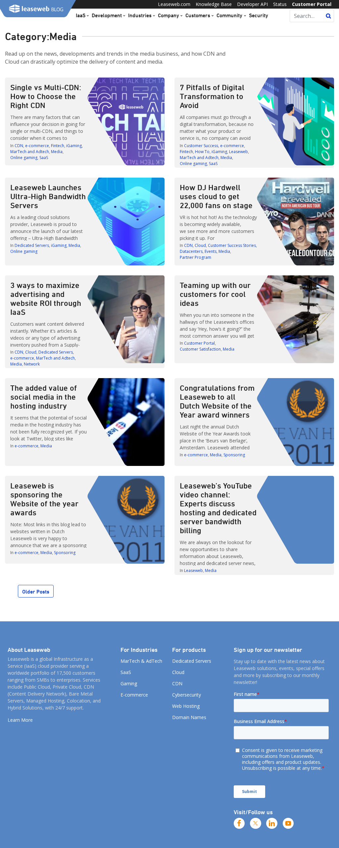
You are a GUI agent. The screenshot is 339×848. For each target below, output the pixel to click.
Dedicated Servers (32, 245)
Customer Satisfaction (200, 349)
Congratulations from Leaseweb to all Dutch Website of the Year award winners (217, 401)
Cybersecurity (186, 695)
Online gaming (23, 157)
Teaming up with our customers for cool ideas (215, 294)
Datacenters (191, 251)
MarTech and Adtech (29, 151)
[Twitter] (255, 823)
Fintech (57, 145)
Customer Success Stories (232, 245)
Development (107, 15)
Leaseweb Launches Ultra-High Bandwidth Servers (48, 196)
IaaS (80, 15)
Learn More (20, 720)
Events (211, 251)
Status (280, 4)
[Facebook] (239, 823)
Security (258, 15)
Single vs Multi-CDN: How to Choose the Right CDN (45, 96)
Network (32, 364)
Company (168, 15)
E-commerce (134, 695)
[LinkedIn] (271, 823)
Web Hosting (186, 706)
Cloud (200, 245)
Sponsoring (234, 455)
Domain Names (189, 717)
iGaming (74, 145)
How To (202, 151)
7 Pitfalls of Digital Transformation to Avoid (212, 96)
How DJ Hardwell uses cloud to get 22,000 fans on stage (216, 196)
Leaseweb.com (174, 4)
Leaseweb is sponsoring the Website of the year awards (44, 499)
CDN (19, 145)
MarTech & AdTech (141, 661)
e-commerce (37, 145)
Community (229, 15)
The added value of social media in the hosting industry (43, 396)
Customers (197, 15)
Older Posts (35, 591)
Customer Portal (311, 4)
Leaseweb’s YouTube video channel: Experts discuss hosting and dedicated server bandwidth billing (218, 508)
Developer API (252, 4)
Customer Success (201, 145)
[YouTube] (288, 823)
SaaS (43, 157)
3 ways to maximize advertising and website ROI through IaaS (45, 298)
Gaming (129, 683)
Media (57, 151)
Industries (140, 15)
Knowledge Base (214, 4)
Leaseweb (238, 151)
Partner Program (195, 257)
